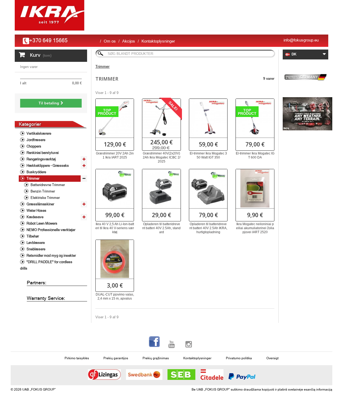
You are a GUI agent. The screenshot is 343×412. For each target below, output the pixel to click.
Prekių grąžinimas (156, 358)
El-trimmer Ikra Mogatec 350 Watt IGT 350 (208, 155)
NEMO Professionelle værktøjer (50, 230)
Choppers (33, 146)
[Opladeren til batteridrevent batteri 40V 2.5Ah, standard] (161, 188)
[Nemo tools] (305, 113)
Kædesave (34, 217)
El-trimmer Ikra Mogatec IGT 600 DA (255, 155)
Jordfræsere (35, 140)
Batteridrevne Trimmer (47, 185)
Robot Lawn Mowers (41, 223)
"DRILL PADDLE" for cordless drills (46, 265)
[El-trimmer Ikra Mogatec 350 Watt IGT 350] (208, 118)
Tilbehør (32, 236)
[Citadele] (211, 374)
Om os (110, 41)
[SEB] (181, 374)
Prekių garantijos (115, 358)
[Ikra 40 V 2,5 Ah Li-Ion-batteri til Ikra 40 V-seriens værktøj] (115, 188)
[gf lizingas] (104, 374)
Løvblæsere (35, 243)
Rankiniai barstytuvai (42, 153)
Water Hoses (36, 211)
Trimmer (32, 178)
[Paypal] (242, 376)
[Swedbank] (144, 374)
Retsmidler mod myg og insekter (51, 256)
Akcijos (128, 41)
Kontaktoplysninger (158, 41)
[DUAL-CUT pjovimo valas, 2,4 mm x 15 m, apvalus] (115, 259)
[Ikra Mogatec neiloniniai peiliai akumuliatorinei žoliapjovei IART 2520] (255, 188)
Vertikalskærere (38, 133)
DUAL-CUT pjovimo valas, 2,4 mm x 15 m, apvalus (115, 296)
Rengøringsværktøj (41, 159)
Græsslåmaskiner (40, 204)
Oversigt (272, 358)
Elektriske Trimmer (45, 198)
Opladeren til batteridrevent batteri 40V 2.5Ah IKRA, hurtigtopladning (208, 228)
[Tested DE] (305, 76)
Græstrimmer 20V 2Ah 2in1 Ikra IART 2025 (115, 155)
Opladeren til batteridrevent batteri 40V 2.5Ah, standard (161, 228)
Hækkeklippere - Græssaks (47, 166)
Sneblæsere (35, 249)
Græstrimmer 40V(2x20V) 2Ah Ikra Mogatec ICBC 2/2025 (161, 157)
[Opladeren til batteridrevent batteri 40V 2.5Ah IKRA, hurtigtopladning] (208, 188)
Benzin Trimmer (42, 191)
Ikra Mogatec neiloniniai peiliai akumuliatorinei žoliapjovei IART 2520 (255, 228)
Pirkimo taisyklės (77, 358)
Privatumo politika (239, 358)
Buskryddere (36, 172)
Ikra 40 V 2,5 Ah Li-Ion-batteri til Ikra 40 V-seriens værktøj (114, 228)
